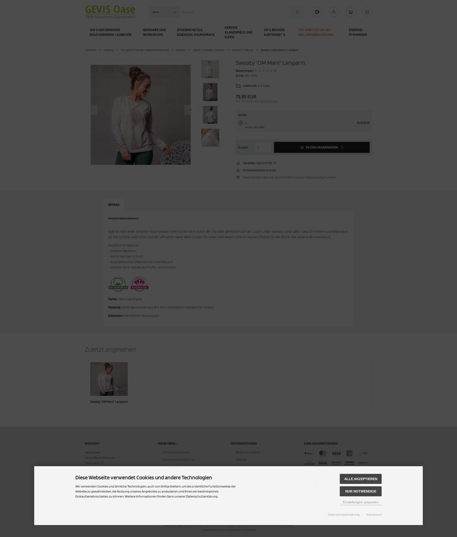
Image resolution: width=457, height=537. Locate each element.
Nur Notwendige (360, 491)
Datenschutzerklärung (344, 514)
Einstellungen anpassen (361, 502)
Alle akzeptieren (360, 479)
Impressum (374, 514)
